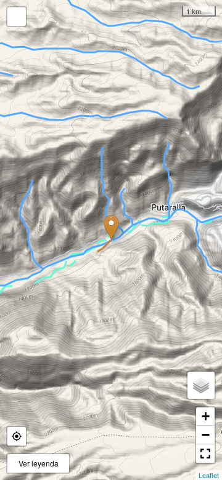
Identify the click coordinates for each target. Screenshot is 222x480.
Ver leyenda (38, 463)
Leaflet (209, 475)
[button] (16, 436)
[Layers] (201, 385)
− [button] (206, 434)
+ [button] (206, 416)
